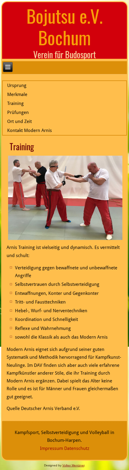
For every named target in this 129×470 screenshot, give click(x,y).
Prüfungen (18, 112)
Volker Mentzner (73, 465)
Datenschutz (76, 448)
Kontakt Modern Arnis (29, 130)
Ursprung (16, 85)
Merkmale (17, 94)
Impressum (51, 448)
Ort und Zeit (19, 121)
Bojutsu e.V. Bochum (64, 26)
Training (15, 103)
